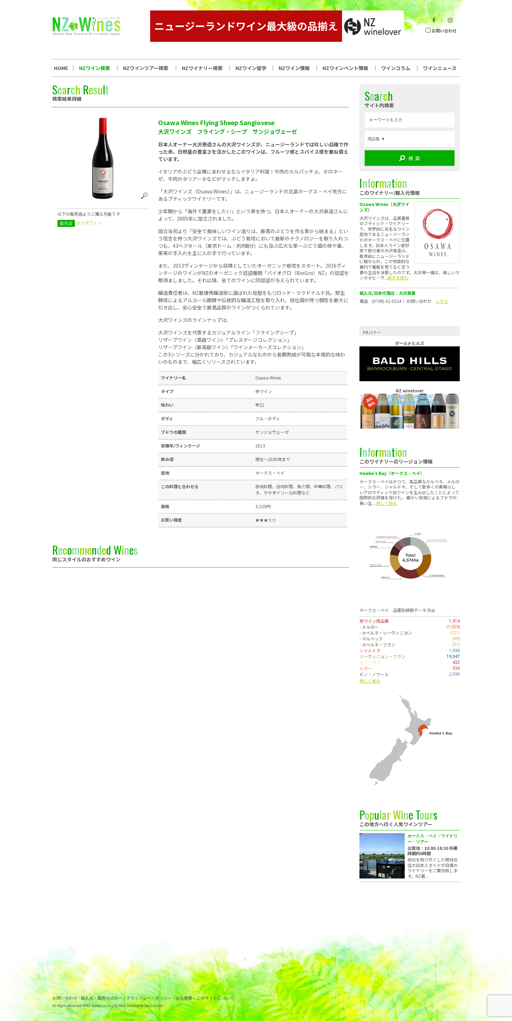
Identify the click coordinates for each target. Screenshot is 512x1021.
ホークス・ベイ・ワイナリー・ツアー (433, 839)
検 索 (414, 158)
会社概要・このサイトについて (205, 998)
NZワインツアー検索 (145, 67)
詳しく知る (386, 503)
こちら (442, 301)
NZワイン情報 (294, 67)
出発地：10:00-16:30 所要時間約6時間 (433, 850)
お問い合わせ (444, 30)
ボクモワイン (89, 223)
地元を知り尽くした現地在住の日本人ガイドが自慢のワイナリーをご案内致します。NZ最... (433, 867)
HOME (61, 67)
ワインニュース (440, 67)
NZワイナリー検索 (202, 67)
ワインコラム (395, 67)
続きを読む (398, 278)
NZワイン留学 (250, 67)
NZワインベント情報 (345, 67)
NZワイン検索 (94, 67)
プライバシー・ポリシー (149, 998)
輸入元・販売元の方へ (102, 998)
